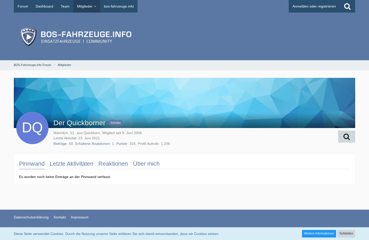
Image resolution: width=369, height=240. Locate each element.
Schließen (346, 233)
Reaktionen (113, 163)
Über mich (146, 163)
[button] (346, 137)
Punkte (121, 144)
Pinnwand (32, 163)
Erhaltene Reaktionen (92, 144)
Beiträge (60, 144)
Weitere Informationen (319, 233)
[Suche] (347, 6)
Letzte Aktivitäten (71, 163)
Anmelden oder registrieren (314, 6)
